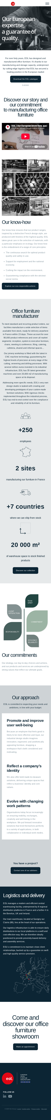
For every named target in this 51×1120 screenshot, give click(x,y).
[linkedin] (4, 1097)
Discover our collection (25, 570)
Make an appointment (25, 1047)
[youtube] (10, 1097)
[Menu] (47, 4)
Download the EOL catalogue (25, 79)
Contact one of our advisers (25, 870)
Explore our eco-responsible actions (20, 286)
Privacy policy (35, 1109)
